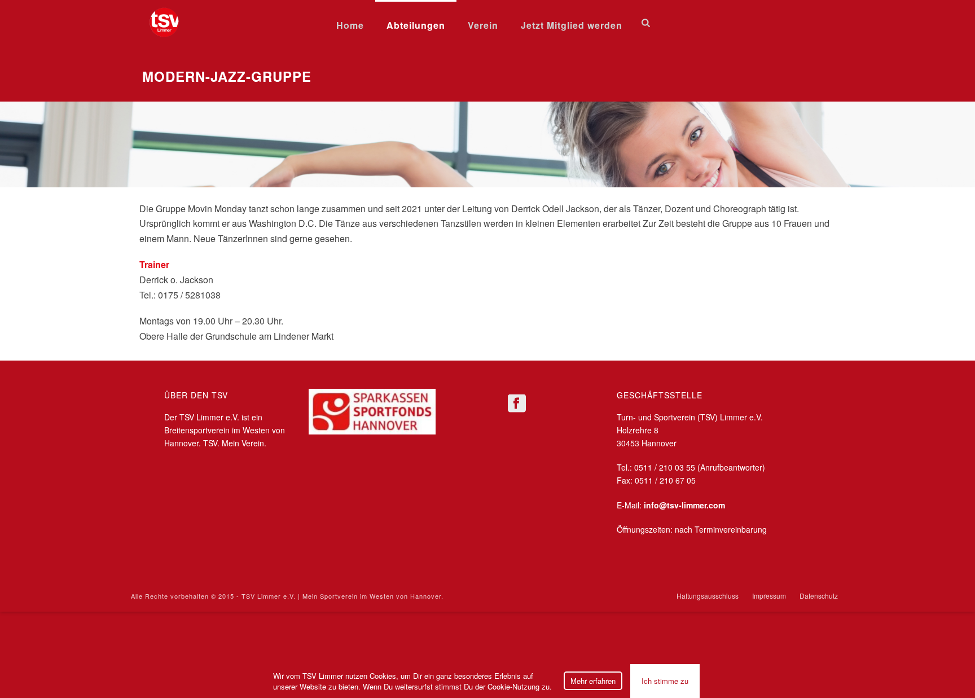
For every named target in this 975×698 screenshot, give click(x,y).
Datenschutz (819, 595)
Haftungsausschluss (708, 595)
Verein (483, 25)
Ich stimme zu (665, 680)
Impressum (769, 595)
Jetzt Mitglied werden (571, 25)
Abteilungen (416, 25)
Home (350, 25)
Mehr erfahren (593, 680)
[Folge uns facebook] (517, 403)
